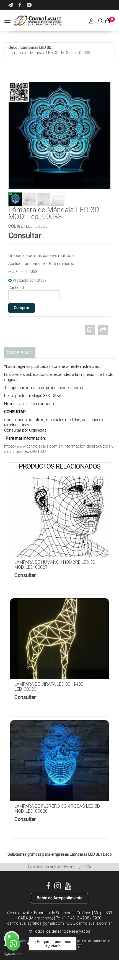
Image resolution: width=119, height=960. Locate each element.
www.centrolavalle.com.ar (89, 923)
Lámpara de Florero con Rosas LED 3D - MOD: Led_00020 (58, 809)
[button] (10, 5)
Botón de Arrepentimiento (59, 898)
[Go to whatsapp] (13, 944)
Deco (13, 47)
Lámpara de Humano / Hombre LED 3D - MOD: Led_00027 (56, 565)
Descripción (20, 352)
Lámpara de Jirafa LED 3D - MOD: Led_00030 (49, 687)
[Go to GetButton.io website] (13, 954)
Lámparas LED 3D (36, 47)
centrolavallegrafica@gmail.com (35, 923)
